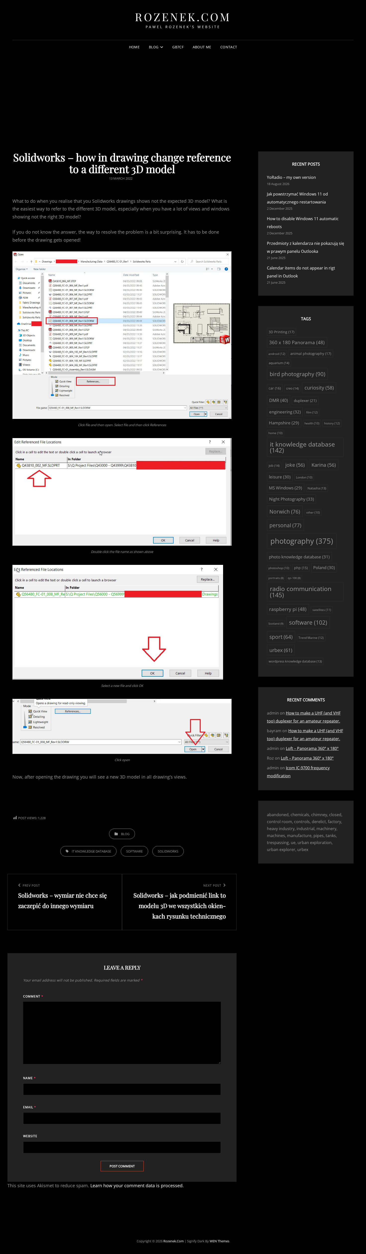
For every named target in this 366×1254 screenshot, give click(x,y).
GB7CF (177, 47)
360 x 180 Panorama (297, 342)
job (274, 465)
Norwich (284, 511)
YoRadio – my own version (291, 177)
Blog (153, 47)
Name (29, 1078)
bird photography (297, 374)
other (313, 512)
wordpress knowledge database (295, 661)
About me (202, 47)
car (275, 388)
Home (134, 47)
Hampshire (284, 423)
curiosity (319, 387)
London (304, 477)
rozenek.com (183, 16)
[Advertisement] (183, 92)
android (276, 354)
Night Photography (291, 499)
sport (281, 636)
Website (30, 1136)
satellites (321, 610)
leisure (280, 477)
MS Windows (285, 488)
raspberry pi (287, 609)
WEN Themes (219, 1241)
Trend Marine (311, 638)
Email (29, 1107)
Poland (324, 567)
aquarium (279, 363)
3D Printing (281, 332)
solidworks (168, 851)
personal (285, 525)
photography (301, 541)
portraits (276, 578)
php (301, 568)
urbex (280, 650)
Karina (323, 465)
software (134, 851)
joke (295, 465)
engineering (285, 412)
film (312, 412)
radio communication (300, 592)
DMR (278, 400)
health (312, 423)
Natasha (316, 488)
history (332, 423)
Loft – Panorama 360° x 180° (312, 748)
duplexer (305, 400)
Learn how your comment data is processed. (137, 1185)
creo (292, 388)
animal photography (310, 353)
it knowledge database (91, 851)
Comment (33, 996)
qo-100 (294, 578)
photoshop (278, 568)
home (275, 433)
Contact (228, 47)
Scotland (275, 623)
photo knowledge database (299, 557)
